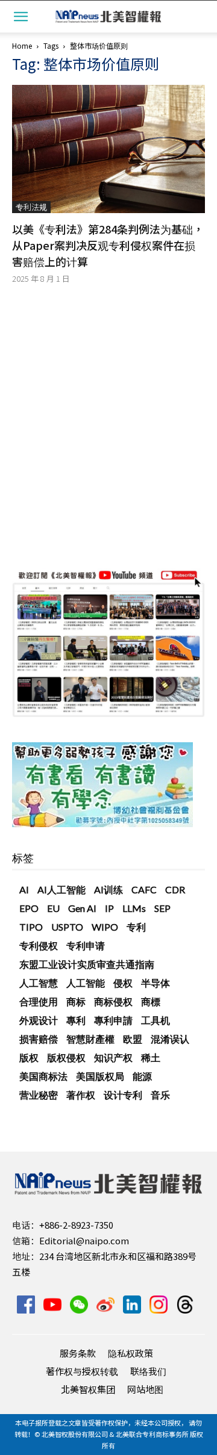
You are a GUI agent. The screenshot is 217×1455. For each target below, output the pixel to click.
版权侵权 (66, 1057)
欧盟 (132, 1038)
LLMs (134, 908)
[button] (20, 16)
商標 (150, 1001)
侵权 (123, 982)
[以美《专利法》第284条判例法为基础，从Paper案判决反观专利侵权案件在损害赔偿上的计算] (108, 149)
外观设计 (38, 1020)
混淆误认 (170, 1038)
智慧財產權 (90, 1038)
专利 (136, 926)
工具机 (155, 1020)
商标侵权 (113, 1001)
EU (53, 908)
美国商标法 (43, 1076)
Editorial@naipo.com (84, 1240)
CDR (175, 889)
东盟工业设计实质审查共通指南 (86, 964)
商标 (76, 1001)
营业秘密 (38, 1094)
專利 (76, 1020)
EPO (29, 908)
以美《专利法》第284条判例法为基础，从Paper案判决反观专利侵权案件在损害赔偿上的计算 (108, 245)
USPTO (67, 926)
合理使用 (38, 1001)
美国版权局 (100, 1076)
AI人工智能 (61, 889)
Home (22, 45)
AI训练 (108, 889)
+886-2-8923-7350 (76, 1224)
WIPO (105, 926)
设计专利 (123, 1094)
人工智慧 (38, 982)
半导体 (155, 982)
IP (109, 908)
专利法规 (31, 207)
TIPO (31, 926)
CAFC (144, 889)
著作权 (80, 1094)
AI (24, 889)
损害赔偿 (38, 1038)
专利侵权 (38, 945)
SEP (162, 908)
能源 (142, 1076)
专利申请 (85, 945)
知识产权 (113, 1057)
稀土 (150, 1057)
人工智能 (85, 982)
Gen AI (82, 908)
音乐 (160, 1094)
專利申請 (113, 1020)
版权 (29, 1057)
